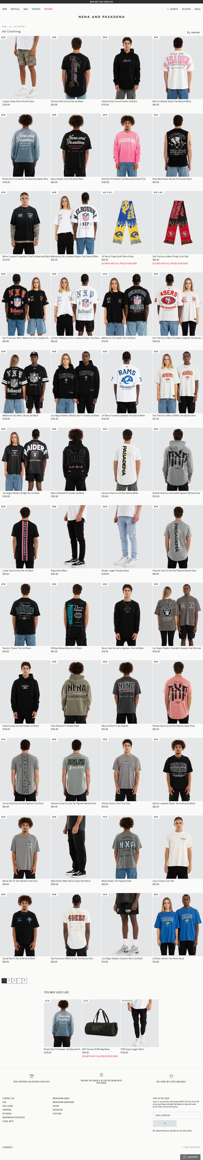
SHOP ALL (15, 9)
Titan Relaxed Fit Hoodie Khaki (65, 726)
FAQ (4, 1102)
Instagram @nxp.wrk (63, 1102)
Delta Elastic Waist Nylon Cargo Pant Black (71, 881)
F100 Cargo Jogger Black (132, 1049)
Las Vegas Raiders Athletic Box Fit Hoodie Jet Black (75, 416)
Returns (7, 1113)
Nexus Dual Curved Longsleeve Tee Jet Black (123, 648)
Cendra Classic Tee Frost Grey (116, 803)
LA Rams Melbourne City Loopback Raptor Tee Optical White (76, 338)
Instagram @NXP (61, 1098)
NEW (5, 9)
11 (24, 980)
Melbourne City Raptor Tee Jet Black (118, 338)
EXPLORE (36, 9)
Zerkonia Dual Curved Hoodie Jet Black (21, 726)
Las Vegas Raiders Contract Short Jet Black (122, 959)
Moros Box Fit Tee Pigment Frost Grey (20, 881)
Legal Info (8, 1121)
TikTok (56, 1106)
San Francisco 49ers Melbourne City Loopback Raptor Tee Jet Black (27, 338)
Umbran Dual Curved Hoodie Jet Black (119, 101)
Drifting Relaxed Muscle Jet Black (66, 648)
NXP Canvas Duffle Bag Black (96, 1049)
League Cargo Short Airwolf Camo (18, 101)
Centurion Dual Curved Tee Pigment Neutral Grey (73, 803)
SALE (26, 9)
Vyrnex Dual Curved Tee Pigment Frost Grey (23, 803)
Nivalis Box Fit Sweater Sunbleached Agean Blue (25, 179)
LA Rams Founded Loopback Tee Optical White (123, 416)
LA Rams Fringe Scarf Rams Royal (118, 257)
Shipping (7, 1110)
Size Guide (8, 1106)
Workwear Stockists (14, 1117)
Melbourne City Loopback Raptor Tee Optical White (74, 257)
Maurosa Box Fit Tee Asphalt (115, 726)
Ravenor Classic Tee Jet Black (17, 648)
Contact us (8, 1098)
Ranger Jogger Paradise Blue (115, 571)
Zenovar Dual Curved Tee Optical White (120, 493)
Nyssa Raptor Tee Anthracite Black (67, 179)
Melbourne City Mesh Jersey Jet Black (20, 416)
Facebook (58, 1110)
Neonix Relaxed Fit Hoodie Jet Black (67, 493)
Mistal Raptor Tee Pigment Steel (116, 881)
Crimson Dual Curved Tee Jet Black (67, 101)
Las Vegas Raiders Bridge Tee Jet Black (21, 493)
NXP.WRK (48, 9)
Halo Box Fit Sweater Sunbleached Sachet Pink (124, 179)
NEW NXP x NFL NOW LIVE (101, 2)
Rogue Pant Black (59, 571)
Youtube (57, 1113)
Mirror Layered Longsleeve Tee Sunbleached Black (26, 257)
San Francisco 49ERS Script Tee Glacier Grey (72, 959)
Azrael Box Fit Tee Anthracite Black (19, 959)
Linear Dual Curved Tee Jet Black (18, 571)
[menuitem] (5, 9)
